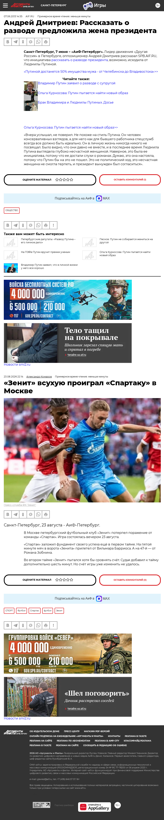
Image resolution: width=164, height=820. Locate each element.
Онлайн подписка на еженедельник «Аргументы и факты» (66, 736)
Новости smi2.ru (17, 364)
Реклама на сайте (41, 741)
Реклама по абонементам (73, 741)
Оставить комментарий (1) (130, 179)
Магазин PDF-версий (97, 731)
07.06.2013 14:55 (13, 16)
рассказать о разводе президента (79, 60)
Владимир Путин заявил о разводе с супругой (76, 83)
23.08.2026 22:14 (13, 376)
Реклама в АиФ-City (107, 741)
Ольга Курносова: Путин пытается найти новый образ (83, 93)
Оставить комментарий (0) (130, 580)
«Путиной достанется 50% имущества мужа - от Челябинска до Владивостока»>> (91, 71)
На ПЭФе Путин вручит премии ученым (45, 252)
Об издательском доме (44, 731)
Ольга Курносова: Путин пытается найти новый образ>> (71, 127)
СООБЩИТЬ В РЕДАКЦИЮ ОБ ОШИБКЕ (105, 745)
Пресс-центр (71, 731)
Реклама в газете (136, 736)
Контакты (114, 736)
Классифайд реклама (137, 741)
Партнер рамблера (64, 805)
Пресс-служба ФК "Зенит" (20, 504)
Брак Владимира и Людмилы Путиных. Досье (76, 102)
